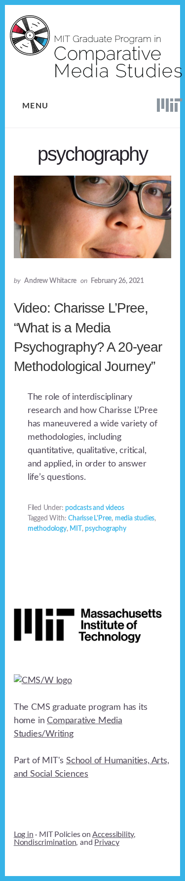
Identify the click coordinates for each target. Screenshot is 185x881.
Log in (24, 834)
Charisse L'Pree (89, 518)
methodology (47, 528)
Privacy (106, 842)
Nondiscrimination (45, 842)
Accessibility (113, 834)
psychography (105, 528)
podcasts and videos (94, 508)
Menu (35, 106)
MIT (75, 528)
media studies (134, 518)
